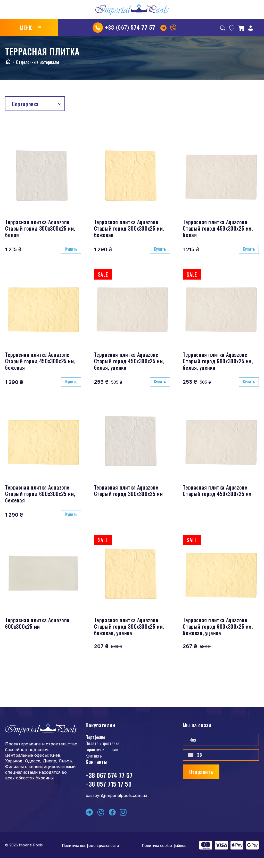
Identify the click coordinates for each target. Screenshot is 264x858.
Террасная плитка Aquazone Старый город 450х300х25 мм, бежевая (40, 361)
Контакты (94, 755)
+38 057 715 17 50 (108, 783)
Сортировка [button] (25, 104)
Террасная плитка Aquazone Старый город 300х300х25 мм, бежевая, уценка (129, 626)
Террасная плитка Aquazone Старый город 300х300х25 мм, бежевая (129, 228)
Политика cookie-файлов (164, 845)
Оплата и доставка (102, 743)
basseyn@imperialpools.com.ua (116, 795)
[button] (30, 27)
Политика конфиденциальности (90, 845)
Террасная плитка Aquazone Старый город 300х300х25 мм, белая (40, 228)
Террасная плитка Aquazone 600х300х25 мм (37, 623)
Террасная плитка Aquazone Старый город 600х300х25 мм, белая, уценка (218, 361)
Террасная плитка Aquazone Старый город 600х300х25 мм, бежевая (40, 493)
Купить (71, 249)
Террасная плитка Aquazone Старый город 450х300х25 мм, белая (218, 228)
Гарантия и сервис (102, 749)
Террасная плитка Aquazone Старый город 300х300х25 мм (128, 490)
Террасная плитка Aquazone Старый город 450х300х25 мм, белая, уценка (129, 361)
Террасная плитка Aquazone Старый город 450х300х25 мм (217, 490)
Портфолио (95, 737)
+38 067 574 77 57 (109, 775)
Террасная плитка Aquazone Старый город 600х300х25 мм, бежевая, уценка (218, 626)
